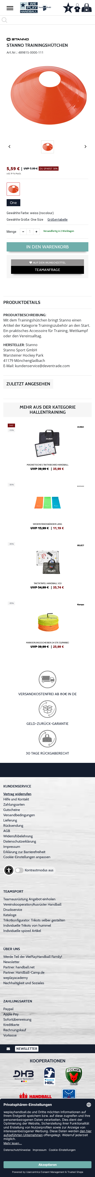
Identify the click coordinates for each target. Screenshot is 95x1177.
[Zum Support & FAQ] (68, 7)
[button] (10, 7)
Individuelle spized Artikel (22, 931)
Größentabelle (58, 219)
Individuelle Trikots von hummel (27, 925)
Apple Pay (11, 1014)
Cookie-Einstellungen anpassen (26, 857)
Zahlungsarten (14, 804)
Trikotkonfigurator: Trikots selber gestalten (34, 920)
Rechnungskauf (14, 1030)
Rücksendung (13, 825)
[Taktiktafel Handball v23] (47, 567)
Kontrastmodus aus (39, 870)
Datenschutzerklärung (19, 841)
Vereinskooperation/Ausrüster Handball (32, 904)
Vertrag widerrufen (17, 794)
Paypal (8, 1009)
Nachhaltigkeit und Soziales (23, 983)
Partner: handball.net (18, 967)
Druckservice (12, 910)
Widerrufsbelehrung (18, 836)
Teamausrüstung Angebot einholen (29, 899)
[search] (47, 20)
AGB (6, 831)
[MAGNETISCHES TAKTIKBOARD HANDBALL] (47, 448)
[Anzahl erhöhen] (36, 231)
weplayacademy (15, 978)
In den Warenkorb (47, 246)
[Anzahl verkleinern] (23, 231)
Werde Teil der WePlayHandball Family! (32, 957)
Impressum (11, 847)
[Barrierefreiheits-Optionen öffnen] (8, 870)
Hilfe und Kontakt (16, 799)
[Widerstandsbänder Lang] (47, 508)
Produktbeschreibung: (24, 315)
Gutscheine (11, 810)
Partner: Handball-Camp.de (23, 972)
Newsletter (11, 962)
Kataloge (9, 915)
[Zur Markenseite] (18, 40)
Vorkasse (10, 1035)
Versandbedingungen (19, 815)
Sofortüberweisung (17, 1019)
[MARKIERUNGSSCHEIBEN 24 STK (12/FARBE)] (47, 626)
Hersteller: (14, 345)
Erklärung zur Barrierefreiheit (24, 852)
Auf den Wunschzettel (49, 262)
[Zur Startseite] (35, 7)
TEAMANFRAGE (47, 270)
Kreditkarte (11, 1025)
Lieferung (10, 820)
